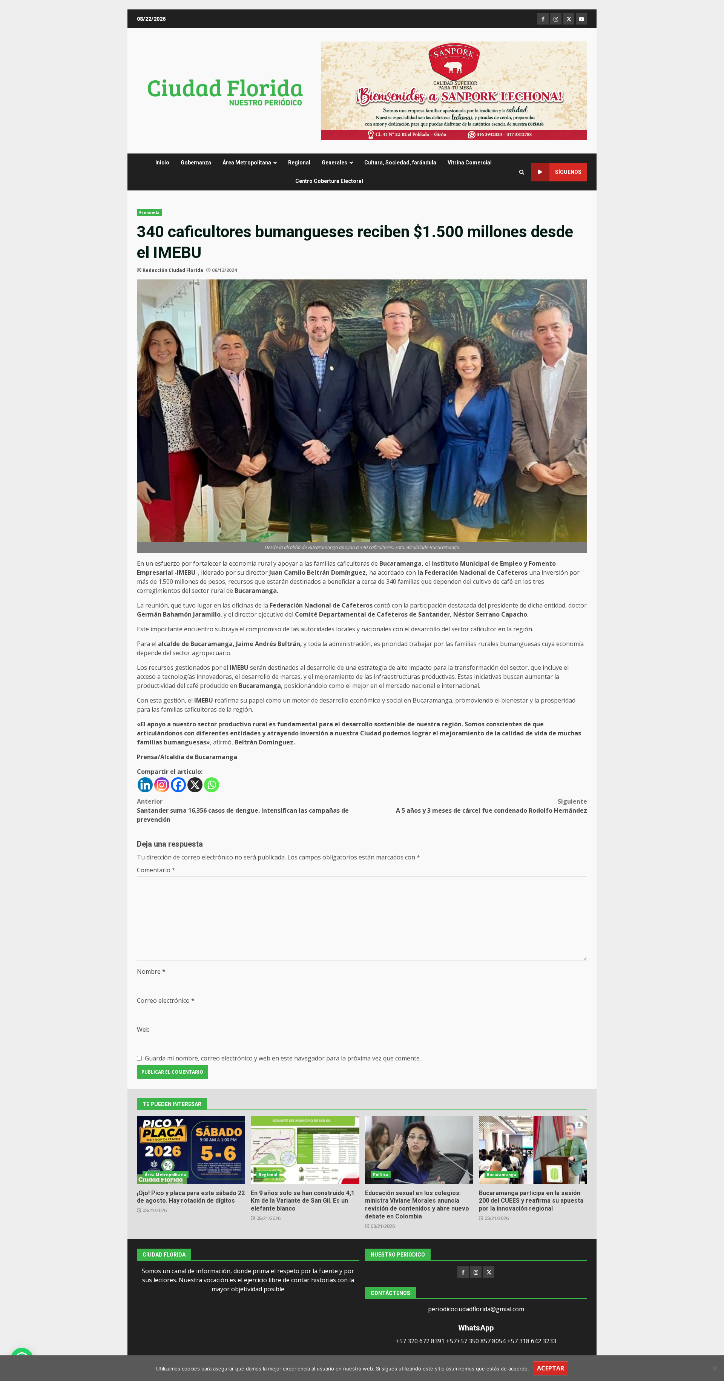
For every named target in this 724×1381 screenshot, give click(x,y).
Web (143, 1029)
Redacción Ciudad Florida (173, 270)
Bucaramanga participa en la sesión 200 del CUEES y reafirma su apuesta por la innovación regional (533, 1150)
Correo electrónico (166, 1000)
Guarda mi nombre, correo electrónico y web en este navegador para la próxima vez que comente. (283, 1058)
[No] (714, 1368)
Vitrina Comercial (470, 163)
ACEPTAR (550, 1368)
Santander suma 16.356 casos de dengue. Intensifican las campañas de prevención (243, 810)
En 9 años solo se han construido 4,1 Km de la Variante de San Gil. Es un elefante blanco (305, 1150)
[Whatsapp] (211, 784)
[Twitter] (488, 1272)
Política (381, 1174)
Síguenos (568, 172)
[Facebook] (178, 784)
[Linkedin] (145, 784)
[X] (194, 784)
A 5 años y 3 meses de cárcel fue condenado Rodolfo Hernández (491, 806)
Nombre (151, 971)
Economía (149, 212)
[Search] (521, 172)
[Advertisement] (454, 90)
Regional (299, 163)
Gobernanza (196, 163)
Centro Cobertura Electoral (329, 181)
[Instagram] (161, 784)
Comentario (156, 870)
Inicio (162, 163)
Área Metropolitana (246, 163)
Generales (334, 163)
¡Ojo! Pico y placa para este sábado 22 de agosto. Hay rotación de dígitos (191, 1150)
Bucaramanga (501, 1174)
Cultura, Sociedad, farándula (400, 163)
